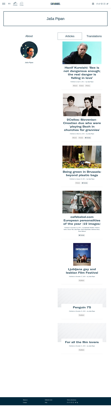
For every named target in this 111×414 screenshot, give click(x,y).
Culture (82, 85)
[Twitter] (99, 4)
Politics (88, 85)
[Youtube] (104, 4)
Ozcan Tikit (70, 229)
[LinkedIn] (77, 402)
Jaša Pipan (90, 81)
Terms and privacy (71, 400)
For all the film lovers (82, 342)
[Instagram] (102, 4)
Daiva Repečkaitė (86, 229)
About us (25, 400)
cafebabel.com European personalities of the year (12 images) (82, 220)
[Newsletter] (107, 4)
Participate (15, 5)
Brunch (75, 85)
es (9, 4)
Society (89, 137)
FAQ (46, 402)
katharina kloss (95, 229)
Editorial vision (48, 400)
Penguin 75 (82, 308)
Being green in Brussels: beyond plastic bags (82, 174)
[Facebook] (97, 4)
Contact (25, 402)
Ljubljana (82, 280)
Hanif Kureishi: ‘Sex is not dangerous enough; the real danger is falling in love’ (82, 73)
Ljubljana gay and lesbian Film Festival (82, 271)
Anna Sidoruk (82, 231)
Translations (94, 36)
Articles (69, 36)
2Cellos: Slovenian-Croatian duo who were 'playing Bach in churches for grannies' (82, 125)
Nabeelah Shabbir (89, 227)
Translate (22, 5)
